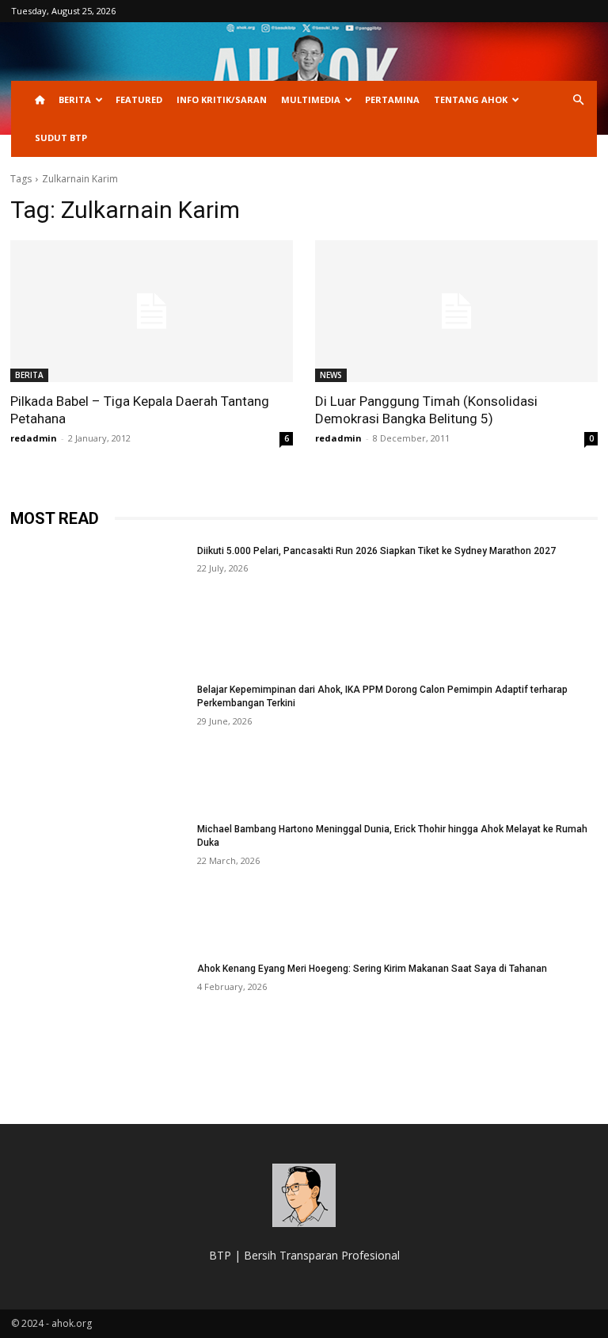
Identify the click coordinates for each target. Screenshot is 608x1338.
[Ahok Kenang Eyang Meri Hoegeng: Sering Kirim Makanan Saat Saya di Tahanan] (98, 1024)
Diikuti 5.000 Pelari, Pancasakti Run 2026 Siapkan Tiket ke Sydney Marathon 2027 (376, 550)
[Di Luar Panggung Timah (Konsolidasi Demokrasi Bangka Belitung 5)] (456, 311)
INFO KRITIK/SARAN (222, 99)
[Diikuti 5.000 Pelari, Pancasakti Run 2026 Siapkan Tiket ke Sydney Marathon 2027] (98, 606)
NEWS (331, 374)
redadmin (33, 438)
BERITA (75, 99)
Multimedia (310, 99)
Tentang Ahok (470, 99)
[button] (578, 100)
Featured (139, 99)
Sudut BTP (61, 137)
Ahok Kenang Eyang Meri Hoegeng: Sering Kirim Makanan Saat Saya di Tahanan (372, 968)
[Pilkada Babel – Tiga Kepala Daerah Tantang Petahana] (151, 311)
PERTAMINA (392, 99)
